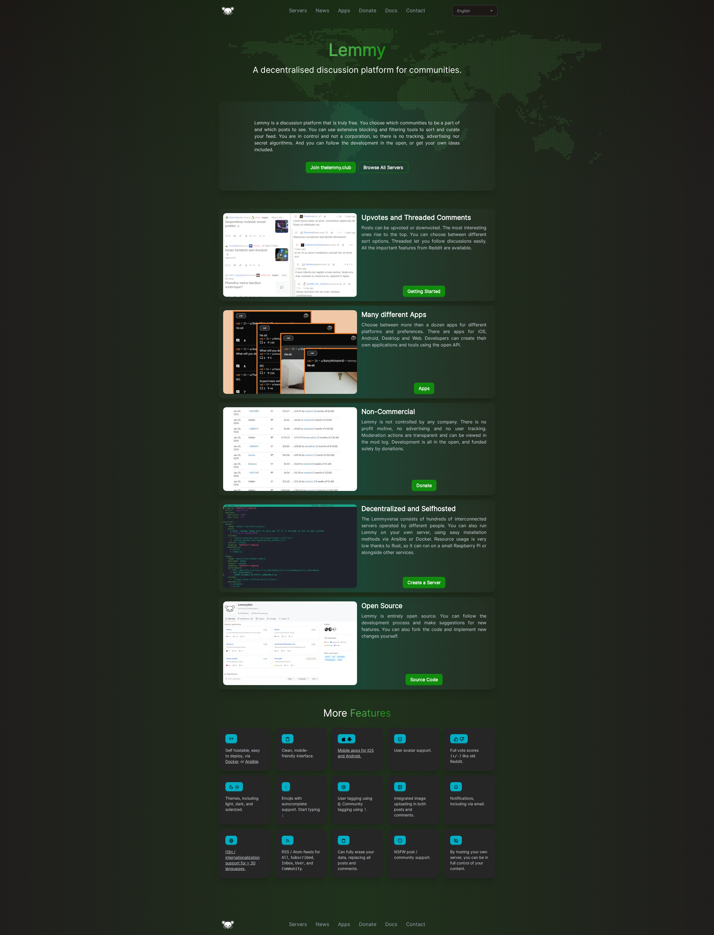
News (322, 10)
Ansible (251, 761)
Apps (344, 10)
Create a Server (424, 582)
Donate (367, 10)
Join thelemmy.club (330, 167)
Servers (298, 10)
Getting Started (423, 291)
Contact (415, 10)
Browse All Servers (383, 167)
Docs (391, 10)
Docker (231, 761)
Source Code (424, 679)
